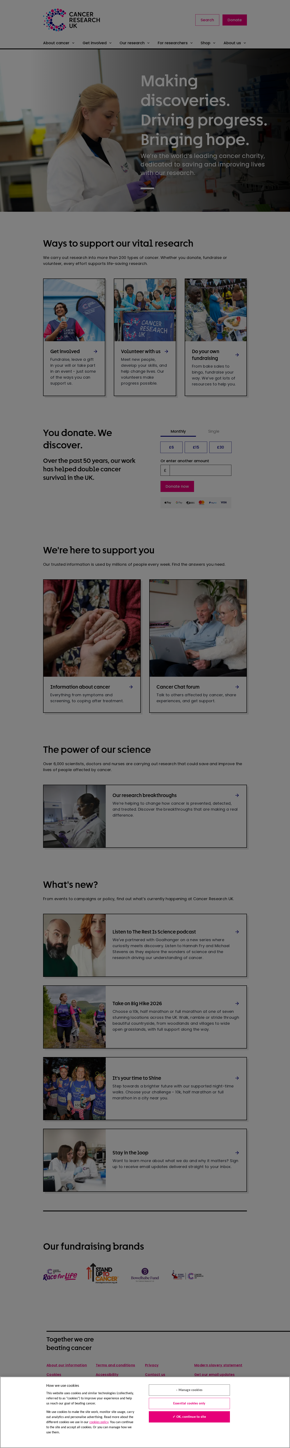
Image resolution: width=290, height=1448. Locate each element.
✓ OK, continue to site (189, 1417)
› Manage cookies (189, 1390)
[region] (145, 1412)
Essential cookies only (189, 1403)
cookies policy (98, 1422)
